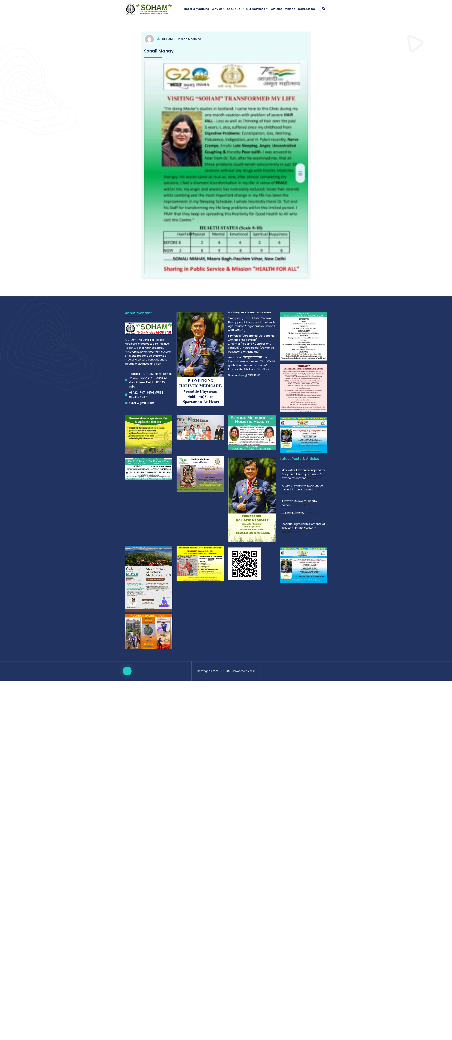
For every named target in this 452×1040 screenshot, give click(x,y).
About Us (233, 9)
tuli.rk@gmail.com (141, 403)
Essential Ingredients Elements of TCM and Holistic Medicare (303, 526)
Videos (290, 9)
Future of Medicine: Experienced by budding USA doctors (302, 487)
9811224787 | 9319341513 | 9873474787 (146, 395)
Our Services (255, 9)
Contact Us (306, 9)
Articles (276, 9)
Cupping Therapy (293, 512)
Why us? (218, 9)
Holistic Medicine (196, 9)
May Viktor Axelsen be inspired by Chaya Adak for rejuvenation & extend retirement (303, 474)
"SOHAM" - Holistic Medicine (181, 39)
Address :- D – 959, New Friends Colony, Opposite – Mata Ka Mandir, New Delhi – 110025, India (150, 380)
